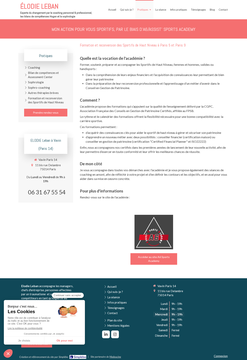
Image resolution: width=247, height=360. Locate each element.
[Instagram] (115, 334)
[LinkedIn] (106, 334)
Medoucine (115, 356)
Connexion (221, 356)
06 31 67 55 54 (46, 192)
